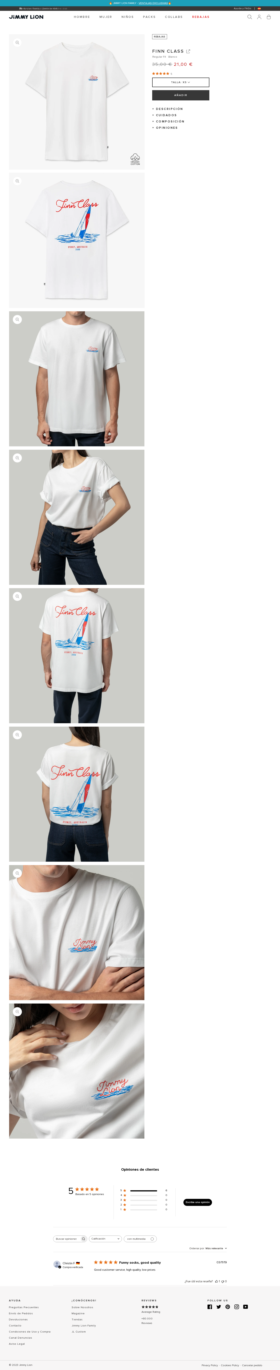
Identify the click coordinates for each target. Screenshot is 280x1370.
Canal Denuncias (20, 1337)
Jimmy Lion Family (84, 1325)
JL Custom (79, 1331)
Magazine (78, 1313)
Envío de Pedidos (21, 1313)
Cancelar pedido (252, 1365)
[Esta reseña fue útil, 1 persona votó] (216, 1281)
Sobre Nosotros (82, 1307)
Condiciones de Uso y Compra (30, 1331)
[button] (82, 17)
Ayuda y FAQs (242, 8)
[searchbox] (66, 1239)
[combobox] (105, 1239)
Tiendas (77, 1319)
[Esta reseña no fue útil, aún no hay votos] (222, 1281)
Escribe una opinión (198, 1202)
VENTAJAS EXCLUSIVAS (153, 3)
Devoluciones (18, 1319)
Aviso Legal (17, 1343)
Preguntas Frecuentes (24, 1307)
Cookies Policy (230, 1365)
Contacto (15, 1325)
